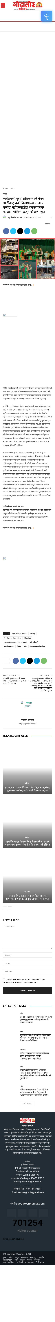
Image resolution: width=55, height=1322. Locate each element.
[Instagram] (22, 1213)
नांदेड (12, 188)
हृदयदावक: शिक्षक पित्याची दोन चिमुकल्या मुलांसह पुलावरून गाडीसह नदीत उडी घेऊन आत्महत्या (27, 789)
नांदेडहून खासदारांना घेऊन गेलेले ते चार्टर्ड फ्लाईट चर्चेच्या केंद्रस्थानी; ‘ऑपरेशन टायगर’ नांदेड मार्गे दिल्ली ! (34, 1092)
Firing (32, 633)
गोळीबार (19, 646)
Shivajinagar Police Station (15, 642)
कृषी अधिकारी (34, 642)
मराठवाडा (27, 892)
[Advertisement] (27, 54)
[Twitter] (13, 231)
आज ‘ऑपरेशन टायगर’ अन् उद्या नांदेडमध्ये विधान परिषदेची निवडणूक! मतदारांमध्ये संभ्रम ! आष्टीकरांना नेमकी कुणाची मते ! (35, 1074)
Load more (26, 1103)
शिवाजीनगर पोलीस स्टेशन (37, 646)
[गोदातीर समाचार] (5, 217)
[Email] (20, 231)
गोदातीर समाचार (16, 218)
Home (5, 188)
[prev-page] (5, 908)
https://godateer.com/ (27, 724)
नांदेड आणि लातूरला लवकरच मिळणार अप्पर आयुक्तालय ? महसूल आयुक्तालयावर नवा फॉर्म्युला (28, 897)
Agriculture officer (19, 633)
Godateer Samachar (12, 638)
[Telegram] (27, 231)
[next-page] (10, 908)
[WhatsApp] (34, 231)
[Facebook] (6, 231)
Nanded (27, 638)
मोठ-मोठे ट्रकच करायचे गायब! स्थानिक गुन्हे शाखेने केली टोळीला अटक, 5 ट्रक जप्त (14, 680)
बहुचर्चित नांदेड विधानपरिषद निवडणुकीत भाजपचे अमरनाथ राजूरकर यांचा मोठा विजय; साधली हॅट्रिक (27, 843)
